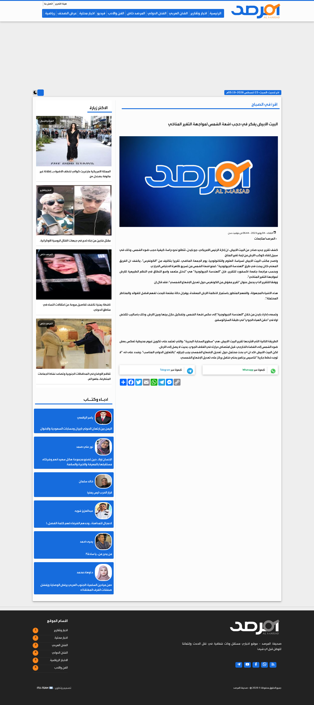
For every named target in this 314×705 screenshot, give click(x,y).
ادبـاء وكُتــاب (96, 399)
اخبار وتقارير (198, 13)
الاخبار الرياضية (59, 660)
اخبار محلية (87, 13)
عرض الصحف (67, 13)
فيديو (101, 13)
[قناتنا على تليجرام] (238, 665)
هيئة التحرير (61, 3)
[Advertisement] (157, 53)
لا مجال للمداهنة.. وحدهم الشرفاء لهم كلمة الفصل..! (79, 523)
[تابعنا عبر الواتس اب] (264, 665)
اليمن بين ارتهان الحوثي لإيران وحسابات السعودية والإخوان (76, 429)
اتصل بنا (48, 3)
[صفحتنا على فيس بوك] (255, 665)
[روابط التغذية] (273, 665)
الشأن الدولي (157, 13)
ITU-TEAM (42, 688)
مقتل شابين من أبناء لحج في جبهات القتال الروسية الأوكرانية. (75, 240)
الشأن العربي (178, 13)
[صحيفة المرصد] (253, 11)
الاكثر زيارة (99, 107)
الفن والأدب (116, 13)
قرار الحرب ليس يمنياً (99, 492)
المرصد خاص (136, 13)
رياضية (50, 13)
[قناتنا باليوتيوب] (247, 665)
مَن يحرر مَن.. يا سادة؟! (99, 554)
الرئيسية (215, 13)
